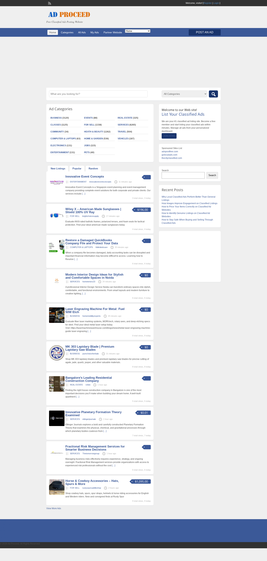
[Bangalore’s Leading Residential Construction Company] (56, 391)
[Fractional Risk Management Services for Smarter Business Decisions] (56, 459)
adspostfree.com (170, 151)
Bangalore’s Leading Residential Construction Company (88, 379)
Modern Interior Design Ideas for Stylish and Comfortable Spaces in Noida (94, 276)
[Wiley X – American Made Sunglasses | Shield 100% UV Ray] (56, 222)
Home (52, 32)
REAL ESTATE (125, 118)
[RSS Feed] (49, 2)
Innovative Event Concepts (84, 176)
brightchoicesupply (90, 216)
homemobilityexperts (91, 316)
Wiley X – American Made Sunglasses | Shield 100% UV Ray (93, 210)
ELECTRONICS (58, 145)
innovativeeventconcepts (100, 182)
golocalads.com (169, 155)
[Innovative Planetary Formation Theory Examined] (56, 425)
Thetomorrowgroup (90, 453)
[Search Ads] (213, 94)
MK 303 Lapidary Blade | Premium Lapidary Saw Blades (89, 348)
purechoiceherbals (90, 354)
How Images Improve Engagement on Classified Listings (189, 203)
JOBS (87, 145)
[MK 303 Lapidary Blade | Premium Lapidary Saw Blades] (56, 360)
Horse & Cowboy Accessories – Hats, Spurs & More (92, 482)
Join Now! (169, 136)
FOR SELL (89, 125)
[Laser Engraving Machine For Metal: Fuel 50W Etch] (56, 322)
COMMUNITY (57, 131)
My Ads (94, 32)
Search (165, 170)
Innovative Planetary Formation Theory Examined (93, 413)
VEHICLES (123, 138)
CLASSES (55, 125)
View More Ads (53, 508)
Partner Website (113, 32)
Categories (67, 32)
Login (216, 3)
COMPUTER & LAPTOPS (63, 138)
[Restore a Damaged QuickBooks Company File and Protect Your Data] (56, 253)
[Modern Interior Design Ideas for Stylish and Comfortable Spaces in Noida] (56, 288)
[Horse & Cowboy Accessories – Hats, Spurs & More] (56, 494)
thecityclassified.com (172, 158)
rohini (88, 385)
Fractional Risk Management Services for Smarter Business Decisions (95, 448)
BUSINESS (56, 118)
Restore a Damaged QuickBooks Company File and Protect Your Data (91, 241)
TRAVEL (122, 131)
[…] (83, 193)
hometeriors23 (88, 281)
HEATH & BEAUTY (93, 131)
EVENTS (88, 118)
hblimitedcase (102, 247)
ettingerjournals (89, 419)
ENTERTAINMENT (59, 152)
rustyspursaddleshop (91, 488)
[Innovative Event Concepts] (56, 189)
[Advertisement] (133, 62)
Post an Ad (204, 32)
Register (207, 3)
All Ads (82, 32)
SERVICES (123, 125)
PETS (87, 152)
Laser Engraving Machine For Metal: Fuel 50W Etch (95, 310)
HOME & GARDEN (93, 138)
